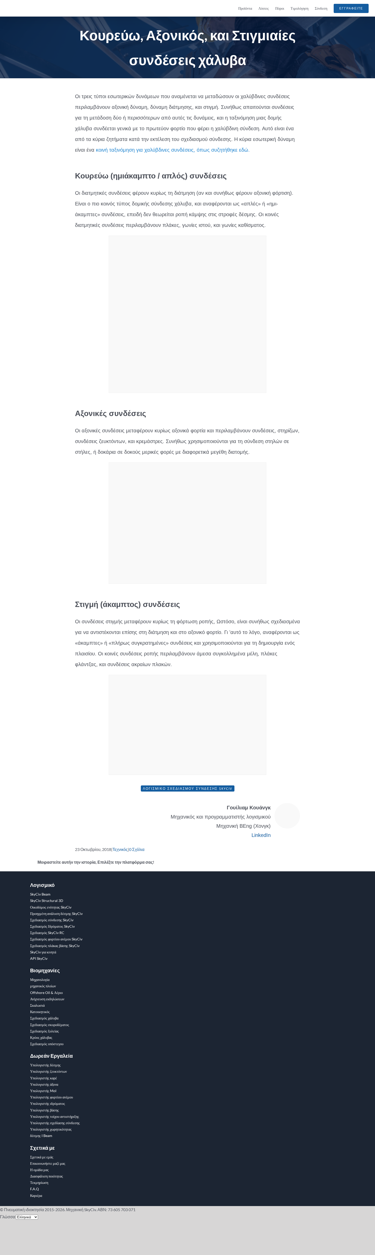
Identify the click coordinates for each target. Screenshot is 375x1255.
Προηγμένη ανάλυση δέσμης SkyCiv (56, 913)
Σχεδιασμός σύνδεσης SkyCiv (51, 920)
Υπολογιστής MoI (43, 1091)
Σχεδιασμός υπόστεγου (47, 1044)
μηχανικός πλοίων (43, 986)
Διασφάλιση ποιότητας (46, 1176)
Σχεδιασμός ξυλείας (44, 1031)
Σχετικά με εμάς (41, 1157)
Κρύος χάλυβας (41, 1037)
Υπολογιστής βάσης (44, 1110)
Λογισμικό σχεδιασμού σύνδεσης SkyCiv (187, 788)
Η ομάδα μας (39, 1170)
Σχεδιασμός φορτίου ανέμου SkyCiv (56, 939)
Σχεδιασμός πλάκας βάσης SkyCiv (55, 945)
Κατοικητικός (40, 1012)
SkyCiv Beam (40, 894)
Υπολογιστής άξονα (44, 1084)
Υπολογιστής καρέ (43, 1078)
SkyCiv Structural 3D (46, 900)
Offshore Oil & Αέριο (46, 992)
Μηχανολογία (39, 979)
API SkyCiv (38, 958)
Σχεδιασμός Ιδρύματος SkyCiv (52, 926)
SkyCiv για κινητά (43, 952)
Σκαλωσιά (37, 1005)
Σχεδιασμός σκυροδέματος (49, 1025)
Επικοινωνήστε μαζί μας (47, 1163)
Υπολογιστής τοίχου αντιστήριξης (54, 1116)
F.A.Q (34, 1189)
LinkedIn (261, 835)
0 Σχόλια (136, 849)
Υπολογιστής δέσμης (45, 1065)
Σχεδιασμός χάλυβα (44, 1018)
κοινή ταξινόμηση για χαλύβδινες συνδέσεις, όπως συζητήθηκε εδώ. (173, 150)
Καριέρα (36, 1195)
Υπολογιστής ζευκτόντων (48, 1071)
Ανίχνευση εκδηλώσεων (47, 999)
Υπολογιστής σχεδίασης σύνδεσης (55, 1123)
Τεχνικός (120, 849)
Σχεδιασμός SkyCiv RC (47, 932)
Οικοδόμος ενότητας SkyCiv (50, 907)
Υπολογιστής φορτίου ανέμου (51, 1097)
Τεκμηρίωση (39, 1182)
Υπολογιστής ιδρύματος (47, 1103)
